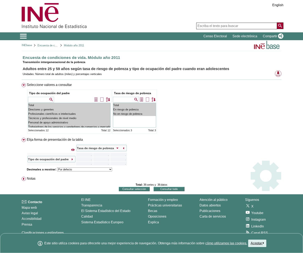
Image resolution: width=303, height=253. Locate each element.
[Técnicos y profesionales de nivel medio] (69, 118)
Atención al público (214, 199)
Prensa (27, 224)
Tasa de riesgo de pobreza (132, 93)
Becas (152, 211)
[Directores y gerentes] (69, 109)
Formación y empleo (163, 199)
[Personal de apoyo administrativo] (69, 122)
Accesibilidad (31, 218)
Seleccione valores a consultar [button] (49, 85)
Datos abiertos (210, 205)
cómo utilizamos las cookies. (226, 243)
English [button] (277, 5)
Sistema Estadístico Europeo (102, 222)
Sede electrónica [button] (245, 36)
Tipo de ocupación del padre (49, 93)
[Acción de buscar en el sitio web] (280, 25)
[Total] (69, 105)
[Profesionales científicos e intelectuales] (69, 114)
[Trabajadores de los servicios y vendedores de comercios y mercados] (69, 127)
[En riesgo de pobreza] (134, 109)
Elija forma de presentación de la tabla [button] (55, 139)
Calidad (87, 216)
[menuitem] (151, 109)
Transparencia (91, 205)
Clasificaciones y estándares (43, 232)
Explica (153, 222)
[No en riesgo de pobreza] (134, 114)
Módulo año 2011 (74, 45)
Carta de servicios (213, 216)
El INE (86, 199)
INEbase (27, 45)
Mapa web (29, 207)
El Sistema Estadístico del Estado (105, 211)
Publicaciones (210, 211)
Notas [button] (31, 178)
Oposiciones (157, 216)
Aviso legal (30, 213)
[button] (272, 36)
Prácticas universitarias (165, 205)
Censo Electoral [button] (215, 36)
